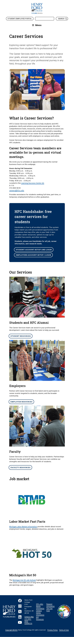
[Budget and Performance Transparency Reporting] (64, 611)
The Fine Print (49, 609)
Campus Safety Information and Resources (40, 615)
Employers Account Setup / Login (33, 255)
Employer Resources (21, 402)
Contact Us (28, 623)
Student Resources (20, 336)
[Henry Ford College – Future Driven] (9, 611)
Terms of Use (64, 630)
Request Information (50, 605)
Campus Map (29, 617)
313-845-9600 (27, 620)
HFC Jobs (39, 604)
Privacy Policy (52, 630)
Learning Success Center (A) (32, 183)
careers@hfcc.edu (16, 190)
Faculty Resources (20, 467)
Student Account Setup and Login (34, 250)
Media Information (40, 607)
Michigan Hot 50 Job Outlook (24, 580)
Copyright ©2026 (11, 630)
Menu (38, 25)
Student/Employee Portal (20, 19)
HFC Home (37, 8)
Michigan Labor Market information (23, 527)
